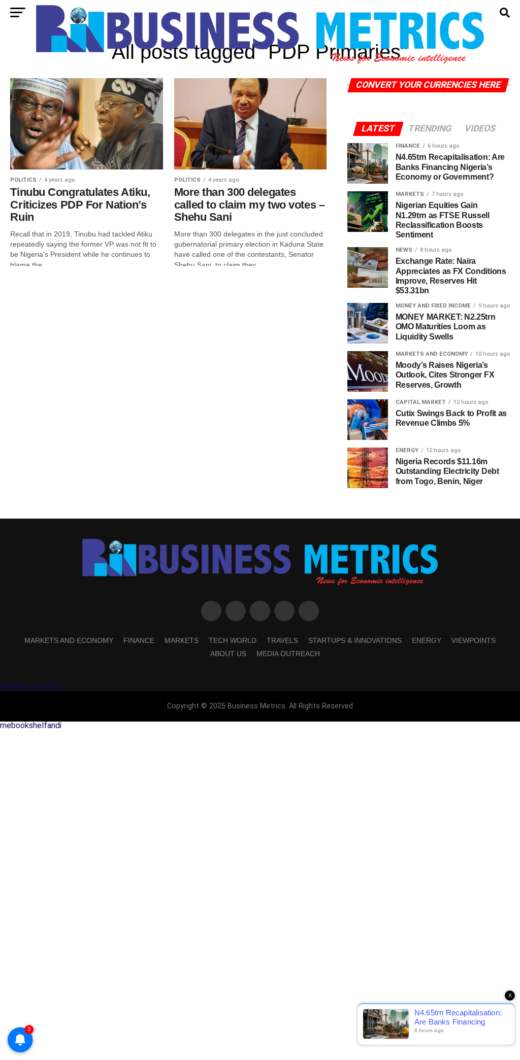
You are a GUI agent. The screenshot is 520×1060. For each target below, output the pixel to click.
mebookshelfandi (30, 725)
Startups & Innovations (355, 640)
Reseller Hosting (29, 687)
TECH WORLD (232, 640)
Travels (282, 640)
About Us (228, 653)
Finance (138, 640)
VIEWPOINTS (473, 640)
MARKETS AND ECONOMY (68, 640)
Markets (182, 640)
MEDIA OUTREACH (288, 653)
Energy (426, 640)
